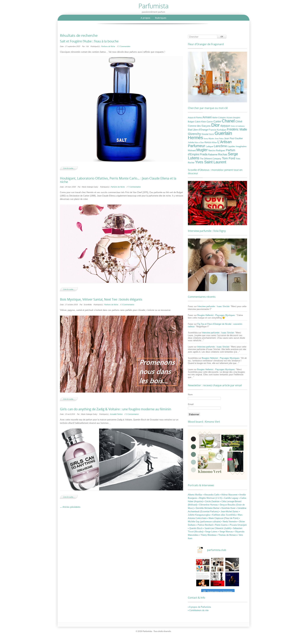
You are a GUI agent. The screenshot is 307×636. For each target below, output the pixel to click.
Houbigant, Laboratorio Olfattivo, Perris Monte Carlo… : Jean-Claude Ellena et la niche (118, 180)
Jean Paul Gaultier (233, 138)
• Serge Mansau (226, 531)
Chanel (228, 121)
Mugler (202, 150)
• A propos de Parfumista (199, 607)
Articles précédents (70, 507)
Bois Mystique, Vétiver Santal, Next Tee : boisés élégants (101, 299)
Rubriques (160, 17)
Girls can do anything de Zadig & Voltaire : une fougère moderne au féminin (115, 409)
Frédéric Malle (237, 129)
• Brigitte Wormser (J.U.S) (210, 498)
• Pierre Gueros (220, 525)
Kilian (214, 142)
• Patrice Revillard (204, 525)
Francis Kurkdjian (217, 129)
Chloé (238, 121)
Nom (190, 394)
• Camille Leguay (231, 498)
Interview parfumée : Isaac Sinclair (213, 306)
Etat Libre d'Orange (198, 129)
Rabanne (212, 154)
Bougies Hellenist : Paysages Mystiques (216, 315)
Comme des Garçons (199, 126)
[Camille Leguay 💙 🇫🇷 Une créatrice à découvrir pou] (232, 579)
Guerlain (223, 133)
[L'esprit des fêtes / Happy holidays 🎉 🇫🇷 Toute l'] (203, 565)
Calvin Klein (200, 122)
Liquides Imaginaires (237, 146)
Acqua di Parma (195, 117)
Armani (207, 117)
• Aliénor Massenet (229, 494)
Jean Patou (219, 138)
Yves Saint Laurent (210, 162)
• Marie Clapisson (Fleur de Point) (223, 518)
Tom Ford (228, 158)
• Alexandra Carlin (211, 494)
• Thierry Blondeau (208, 535)
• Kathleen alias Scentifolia (223, 515)
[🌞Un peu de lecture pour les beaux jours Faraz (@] (232, 565)
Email (190, 404)
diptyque (225, 125)
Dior (215, 125)
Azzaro (229, 118)
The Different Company (210, 159)
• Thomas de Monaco (227, 535)
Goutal (205, 134)
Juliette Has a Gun (196, 142)
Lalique (209, 146)
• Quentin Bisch (195, 528)
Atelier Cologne (219, 117)
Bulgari (191, 122)
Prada (203, 154)
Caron (210, 121)
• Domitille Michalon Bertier (207, 508)
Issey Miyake (209, 138)
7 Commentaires (134, 187)
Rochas (222, 154)
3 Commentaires (128, 305)
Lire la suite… (69, 168)
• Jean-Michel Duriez (229, 511)
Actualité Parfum (116, 414)
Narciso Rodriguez (216, 150)
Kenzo (208, 142)
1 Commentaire (124, 46)
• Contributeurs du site (198, 610)
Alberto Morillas (195, 494)
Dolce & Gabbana (237, 126)
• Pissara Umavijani (237, 525)
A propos (145, 17)
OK (221, 36)
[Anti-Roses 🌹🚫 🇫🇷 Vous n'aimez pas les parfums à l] (217, 579)
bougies (236, 117)
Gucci (211, 134)
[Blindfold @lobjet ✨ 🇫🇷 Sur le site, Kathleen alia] (217, 565)
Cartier (217, 121)
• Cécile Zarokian (212, 501)
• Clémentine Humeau (208, 505)
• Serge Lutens (211, 531)
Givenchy (194, 133)
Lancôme (220, 146)
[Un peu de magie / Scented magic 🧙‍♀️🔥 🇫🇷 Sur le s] (203, 579)
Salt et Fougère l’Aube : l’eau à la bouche (89, 41)
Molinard (192, 150)
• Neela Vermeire (229, 521)
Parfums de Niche (108, 46)
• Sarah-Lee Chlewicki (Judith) (217, 528)
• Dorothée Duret (228, 508)
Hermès (195, 137)
